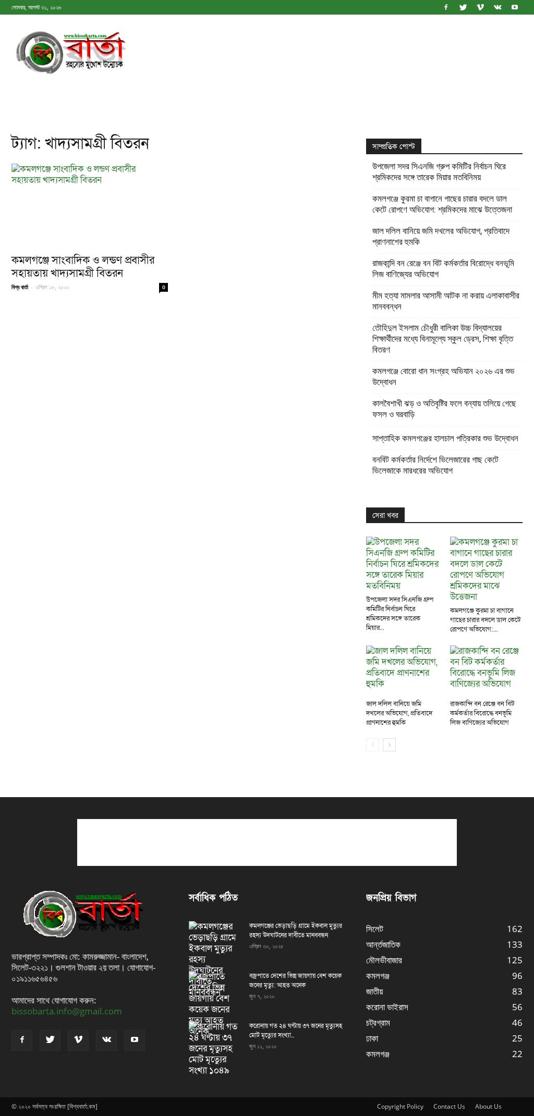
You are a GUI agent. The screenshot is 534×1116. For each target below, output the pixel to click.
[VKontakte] (497, 7)
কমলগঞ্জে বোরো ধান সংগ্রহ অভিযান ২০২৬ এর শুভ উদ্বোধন (443, 376)
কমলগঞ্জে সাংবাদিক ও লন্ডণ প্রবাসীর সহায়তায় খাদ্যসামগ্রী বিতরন (82, 266)
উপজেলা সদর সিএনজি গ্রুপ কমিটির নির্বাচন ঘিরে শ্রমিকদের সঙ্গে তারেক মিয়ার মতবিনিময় (439, 171)
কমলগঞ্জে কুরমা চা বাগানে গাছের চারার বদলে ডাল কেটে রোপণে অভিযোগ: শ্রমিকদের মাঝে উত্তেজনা (442, 204)
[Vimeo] (480, 7)
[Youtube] (515, 7)
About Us (488, 1106)
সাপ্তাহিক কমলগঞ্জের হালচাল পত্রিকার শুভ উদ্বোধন (445, 438)
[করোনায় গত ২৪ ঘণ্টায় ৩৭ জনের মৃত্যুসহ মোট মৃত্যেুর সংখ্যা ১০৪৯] (215, 1048)
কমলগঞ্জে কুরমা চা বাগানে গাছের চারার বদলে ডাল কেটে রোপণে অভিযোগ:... (485, 620)
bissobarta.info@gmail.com (66, 1011)
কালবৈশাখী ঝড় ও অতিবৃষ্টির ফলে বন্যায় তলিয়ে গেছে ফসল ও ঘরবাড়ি (444, 408)
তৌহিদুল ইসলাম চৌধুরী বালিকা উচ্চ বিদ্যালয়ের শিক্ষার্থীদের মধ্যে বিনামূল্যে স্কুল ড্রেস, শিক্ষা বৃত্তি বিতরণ (442, 339)
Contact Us (449, 1106)
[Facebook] (446, 7)
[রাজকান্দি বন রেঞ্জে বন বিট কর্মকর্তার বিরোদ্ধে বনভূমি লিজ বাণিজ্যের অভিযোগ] (486, 671)
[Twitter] (463, 7)
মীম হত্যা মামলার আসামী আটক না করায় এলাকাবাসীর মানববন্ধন (445, 301)
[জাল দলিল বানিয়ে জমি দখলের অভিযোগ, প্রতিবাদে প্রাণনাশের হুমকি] (402, 671)
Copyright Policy (400, 1106)
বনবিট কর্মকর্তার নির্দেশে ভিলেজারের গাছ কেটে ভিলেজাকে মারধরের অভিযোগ (435, 465)
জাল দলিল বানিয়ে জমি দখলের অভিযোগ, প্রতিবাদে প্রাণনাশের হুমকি (440, 236)
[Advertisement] (333, 52)
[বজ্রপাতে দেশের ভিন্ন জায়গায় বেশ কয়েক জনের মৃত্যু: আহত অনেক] (215, 1004)
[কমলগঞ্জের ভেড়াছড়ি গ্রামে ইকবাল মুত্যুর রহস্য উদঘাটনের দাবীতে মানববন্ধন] (215, 959)
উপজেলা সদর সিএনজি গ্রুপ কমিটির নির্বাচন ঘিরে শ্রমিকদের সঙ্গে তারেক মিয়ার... (399, 614)
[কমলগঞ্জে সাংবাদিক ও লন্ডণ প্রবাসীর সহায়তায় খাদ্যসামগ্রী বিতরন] (89, 205)
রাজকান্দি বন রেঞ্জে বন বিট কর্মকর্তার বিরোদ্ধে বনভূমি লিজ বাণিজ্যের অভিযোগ (443, 268)
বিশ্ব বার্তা (19, 287)
